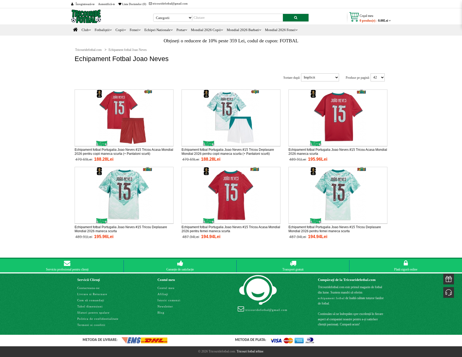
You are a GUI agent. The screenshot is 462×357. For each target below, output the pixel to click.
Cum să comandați (90, 300)
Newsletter (165, 306)
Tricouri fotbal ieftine (250, 351)
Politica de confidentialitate (97, 318)
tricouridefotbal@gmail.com (170, 3)
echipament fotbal (331, 298)
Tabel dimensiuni (90, 306)
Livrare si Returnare (92, 294)
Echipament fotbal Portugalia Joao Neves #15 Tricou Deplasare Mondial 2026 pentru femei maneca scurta (334, 229)
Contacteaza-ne (88, 288)
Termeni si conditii (91, 324)
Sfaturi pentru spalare (93, 312)
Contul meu (166, 288)
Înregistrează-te (85, 4)
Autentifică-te (106, 4)
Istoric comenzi (168, 300)
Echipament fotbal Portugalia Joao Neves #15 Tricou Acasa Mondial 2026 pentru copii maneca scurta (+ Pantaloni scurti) (124, 152)
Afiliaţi (162, 294)
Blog (160, 312)
